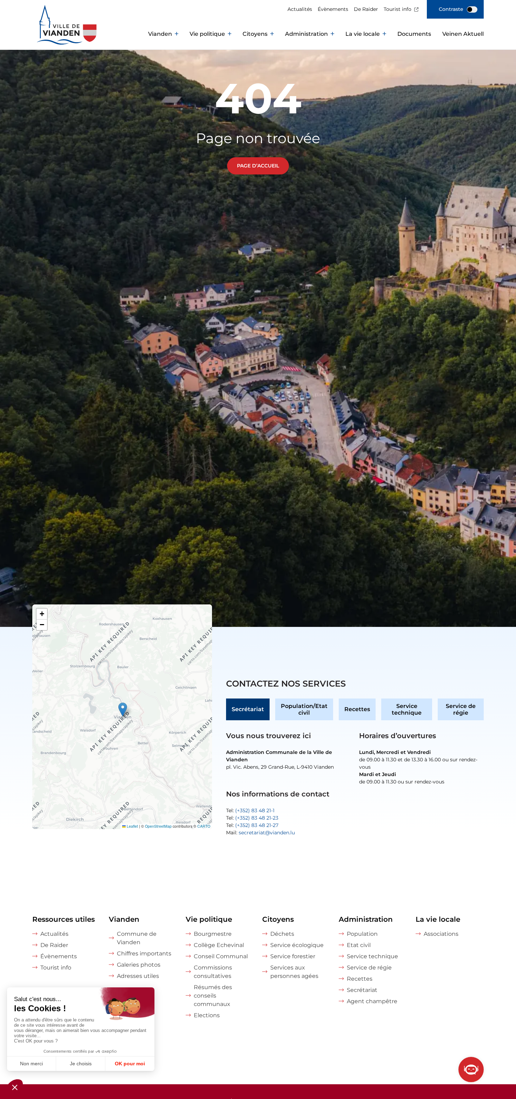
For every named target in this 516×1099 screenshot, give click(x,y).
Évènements (333, 9)
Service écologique (297, 945)
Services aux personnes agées (294, 971)
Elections (207, 1015)
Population (362, 934)
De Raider (366, 9)
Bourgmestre (213, 934)
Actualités (299, 9)
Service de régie (461, 709)
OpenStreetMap (158, 826)
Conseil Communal (221, 956)
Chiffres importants (144, 953)
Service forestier (292, 956)
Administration (306, 34)
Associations (441, 934)
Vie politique (207, 34)
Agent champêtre (372, 1001)
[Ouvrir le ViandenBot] (471, 1069)
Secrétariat (248, 709)
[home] (48, 34)
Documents (414, 34)
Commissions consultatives (213, 971)
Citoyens (255, 34)
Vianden (160, 34)
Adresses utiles (138, 976)
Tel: (250, 810)
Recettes (357, 709)
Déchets (282, 934)
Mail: (260, 832)
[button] (122, 709)
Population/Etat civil (304, 709)
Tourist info (397, 9)
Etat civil (359, 945)
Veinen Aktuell (463, 34)
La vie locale (362, 34)
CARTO (203, 826)
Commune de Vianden (137, 938)
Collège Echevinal (219, 945)
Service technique (407, 709)
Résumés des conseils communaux (213, 995)
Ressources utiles (63, 919)
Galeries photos (138, 964)
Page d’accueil (258, 166)
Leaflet (132, 826)
